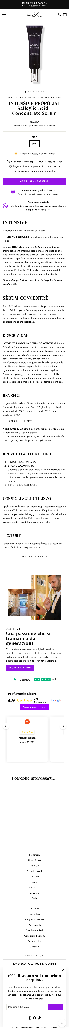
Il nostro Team (34, 914)
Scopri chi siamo (20, 667)
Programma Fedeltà (34, 919)
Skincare (34, 876)
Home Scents (34, 860)
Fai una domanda (34, 556)
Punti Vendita (34, 924)
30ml (34, 143)
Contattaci (34, 946)
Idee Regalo (34, 887)
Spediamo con (33, 955)
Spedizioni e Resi (34, 930)
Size (34, 137)
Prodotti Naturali (34, 871)
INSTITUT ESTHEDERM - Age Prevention (34, 97)
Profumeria (34, 854)
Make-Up (34, 865)
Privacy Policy (34, 941)
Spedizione (33, 125)
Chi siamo (34, 908)
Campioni (34, 892)
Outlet (34, 898)
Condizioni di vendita (34, 935)
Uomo (34, 882)
